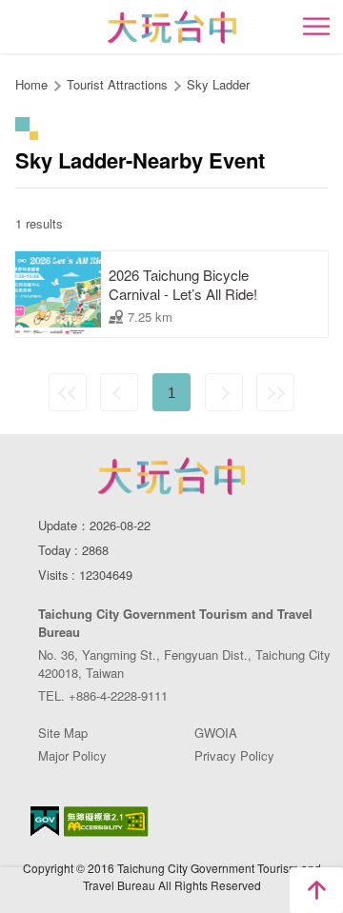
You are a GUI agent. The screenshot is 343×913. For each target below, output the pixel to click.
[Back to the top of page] (316, 890)
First (68, 392)
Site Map (63, 733)
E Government (44, 821)
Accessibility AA (106, 821)
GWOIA (215, 733)
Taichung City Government (171, 476)
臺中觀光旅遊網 (172, 27)
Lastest (275, 392)
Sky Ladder (218, 84)
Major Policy (72, 755)
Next (224, 392)
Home (31, 84)
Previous (119, 392)
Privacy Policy (234, 755)
